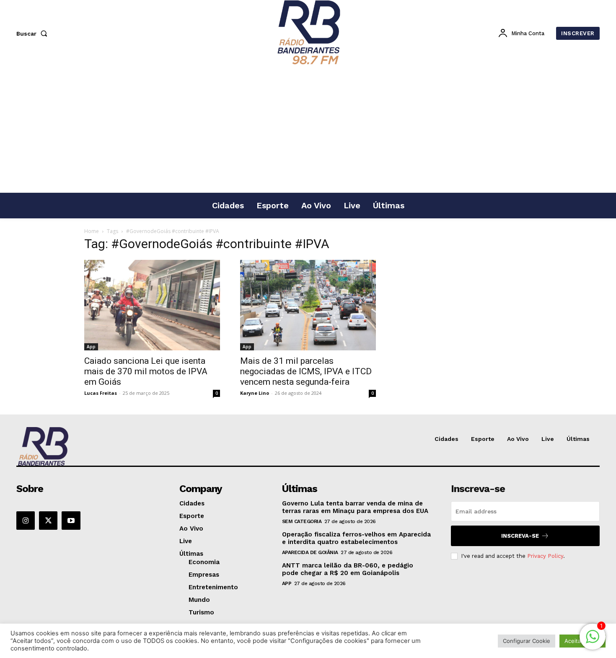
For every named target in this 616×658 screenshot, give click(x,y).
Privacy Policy (545, 556)
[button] (33, 33)
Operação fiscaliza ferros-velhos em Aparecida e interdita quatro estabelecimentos (356, 538)
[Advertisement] (308, 129)
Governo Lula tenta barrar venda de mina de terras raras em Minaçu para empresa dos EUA (355, 507)
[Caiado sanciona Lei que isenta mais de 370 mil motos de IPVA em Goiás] (152, 305)
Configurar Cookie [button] (526, 640)
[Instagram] (25, 520)
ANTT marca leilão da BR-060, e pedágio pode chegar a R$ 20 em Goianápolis (347, 569)
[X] (48, 520)
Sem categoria (302, 521)
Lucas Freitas (100, 393)
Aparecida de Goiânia (310, 552)
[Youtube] (71, 520)
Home (91, 231)
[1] (592, 641)
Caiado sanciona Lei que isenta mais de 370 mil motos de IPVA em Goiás (145, 371)
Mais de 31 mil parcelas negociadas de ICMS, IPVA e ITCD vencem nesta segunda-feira (306, 371)
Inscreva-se (520, 536)
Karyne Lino (254, 393)
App (91, 347)
